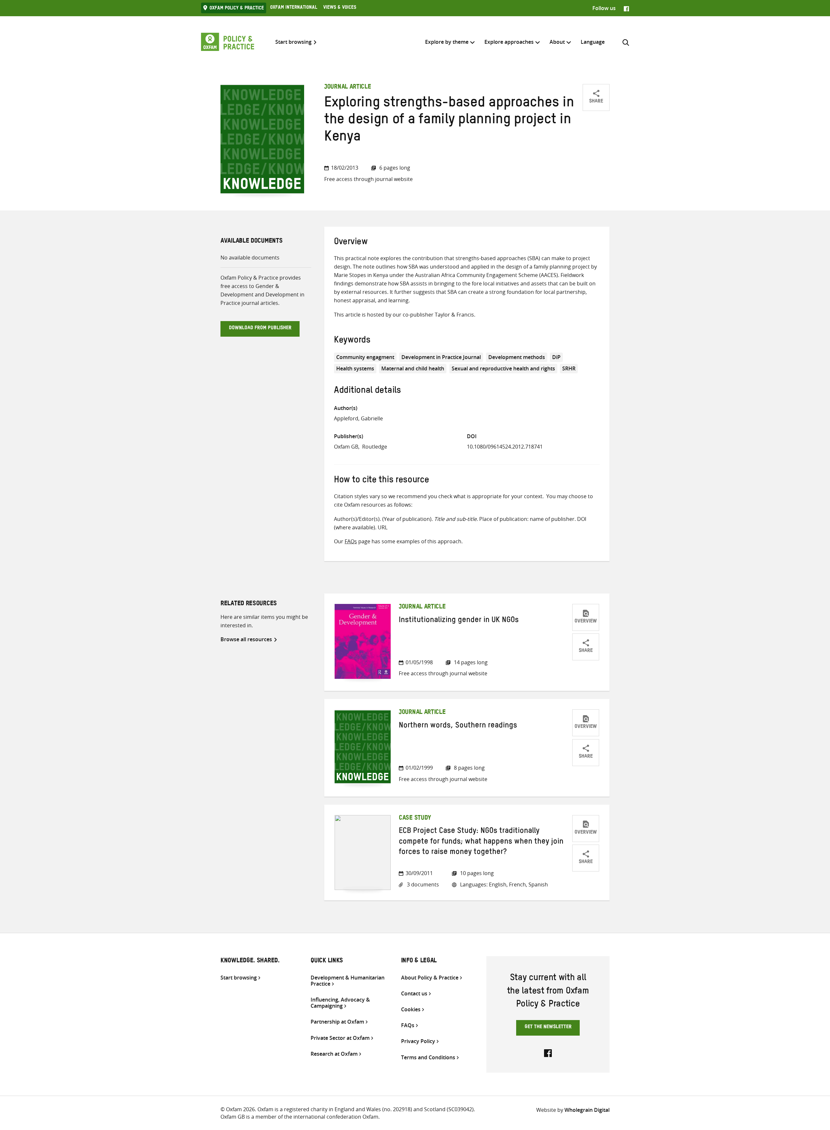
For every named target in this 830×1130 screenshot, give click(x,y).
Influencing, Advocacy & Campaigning (340, 1003)
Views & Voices (339, 8)
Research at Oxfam (334, 1054)
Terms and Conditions (428, 1057)
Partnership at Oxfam (337, 1022)
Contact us (414, 994)
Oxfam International (293, 8)
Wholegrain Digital (587, 1109)
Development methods (516, 357)
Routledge (374, 446)
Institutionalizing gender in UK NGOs (459, 621)
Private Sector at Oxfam (340, 1038)
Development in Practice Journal (441, 357)
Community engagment (365, 357)
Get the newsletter (548, 1027)
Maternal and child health (412, 368)
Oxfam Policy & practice (236, 8)
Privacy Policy (418, 1041)
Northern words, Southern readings (458, 726)
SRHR (568, 368)
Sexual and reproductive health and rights (503, 368)
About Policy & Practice (429, 978)
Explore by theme (446, 41)
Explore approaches (509, 41)
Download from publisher (260, 328)
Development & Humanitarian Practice (348, 981)
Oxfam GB (346, 446)
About (557, 41)
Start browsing (293, 42)
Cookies (411, 1009)
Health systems (355, 368)
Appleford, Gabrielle (358, 418)
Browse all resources (246, 639)
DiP (556, 357)
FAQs (351, 541)
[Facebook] (626, 8)
